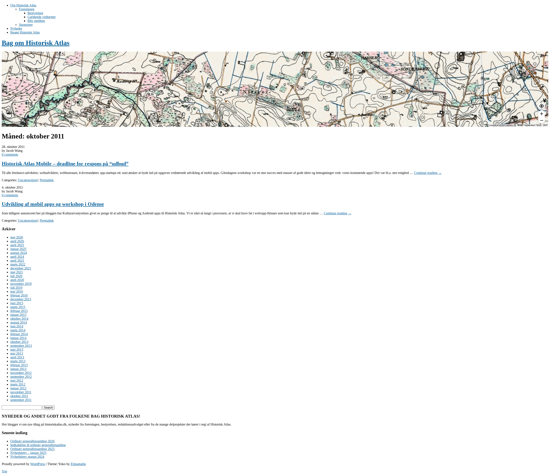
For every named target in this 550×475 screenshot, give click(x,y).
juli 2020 (16, 276)
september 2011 (21, 400)
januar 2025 (18, 249)
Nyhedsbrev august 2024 (27, 456)
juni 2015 (16, 303)
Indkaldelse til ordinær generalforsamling (38, 445)
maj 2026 (16, 237)
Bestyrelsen (35, 13)
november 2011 (20, 392)
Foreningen (26, 9)
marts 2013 (17, 361)
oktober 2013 (19, 342)
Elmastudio (78, 464)
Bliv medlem (36, 21)
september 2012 (21, 376)
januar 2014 (18, 338)
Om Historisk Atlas (23, 5)
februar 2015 (19, 311)
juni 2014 (16, 326)
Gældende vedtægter (42, 17)
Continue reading (428, 173)
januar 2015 (18, 315)
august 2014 (18, 322)
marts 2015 (17, 307)
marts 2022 (17, 264)
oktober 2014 (19, 318)
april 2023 (17, 260)
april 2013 (17, 357)
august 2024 (18, 253)
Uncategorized (28, 180)
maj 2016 (16, 291)
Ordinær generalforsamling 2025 (32, 449)
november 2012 (21, 373)
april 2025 (17, 245)
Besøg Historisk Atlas (25, 32)
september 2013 (21, 345)
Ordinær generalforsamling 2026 (32, 441)
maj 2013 (16, 353)
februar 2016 (19, 295)
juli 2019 (16, 287)
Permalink (47, 180)
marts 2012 (17, 384)
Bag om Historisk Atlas (35, 43)
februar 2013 (19, 365)
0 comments (10, 154)
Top (4, 471)
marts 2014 (17, 330)
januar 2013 (18, 369)
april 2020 (17, 280)
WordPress (37, 464)
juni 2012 (16, 380)
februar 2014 (19, 334)
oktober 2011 (19, 396)
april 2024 (17, 256)
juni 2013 (16, 349)
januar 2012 (18, 388)
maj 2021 (16, 272)
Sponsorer (26, 24)
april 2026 (17, 241)
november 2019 (21, 284)
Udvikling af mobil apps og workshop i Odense (53, 204)
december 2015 (20, 299)
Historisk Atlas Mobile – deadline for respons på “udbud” (65, 163)
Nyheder (16, 28)
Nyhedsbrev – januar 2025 (28, 453)
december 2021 (20, 268)
